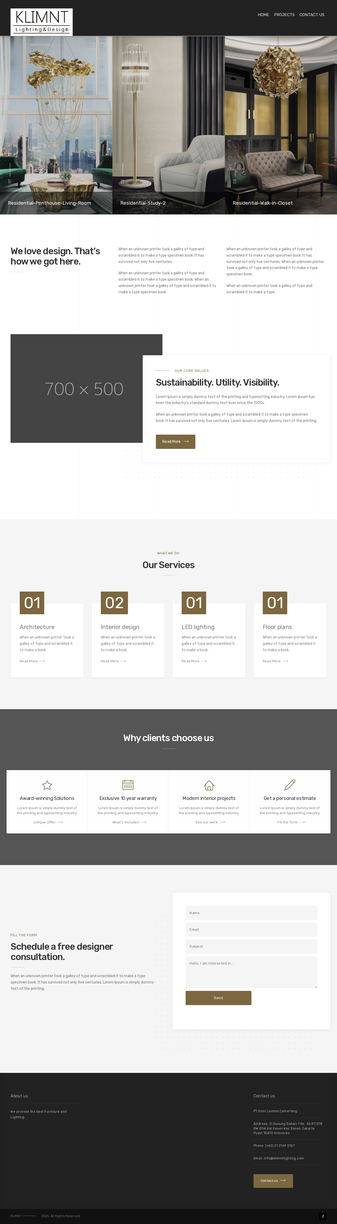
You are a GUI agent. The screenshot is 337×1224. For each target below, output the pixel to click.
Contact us (312, 14)
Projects (284, 14)
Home (263, 14)
